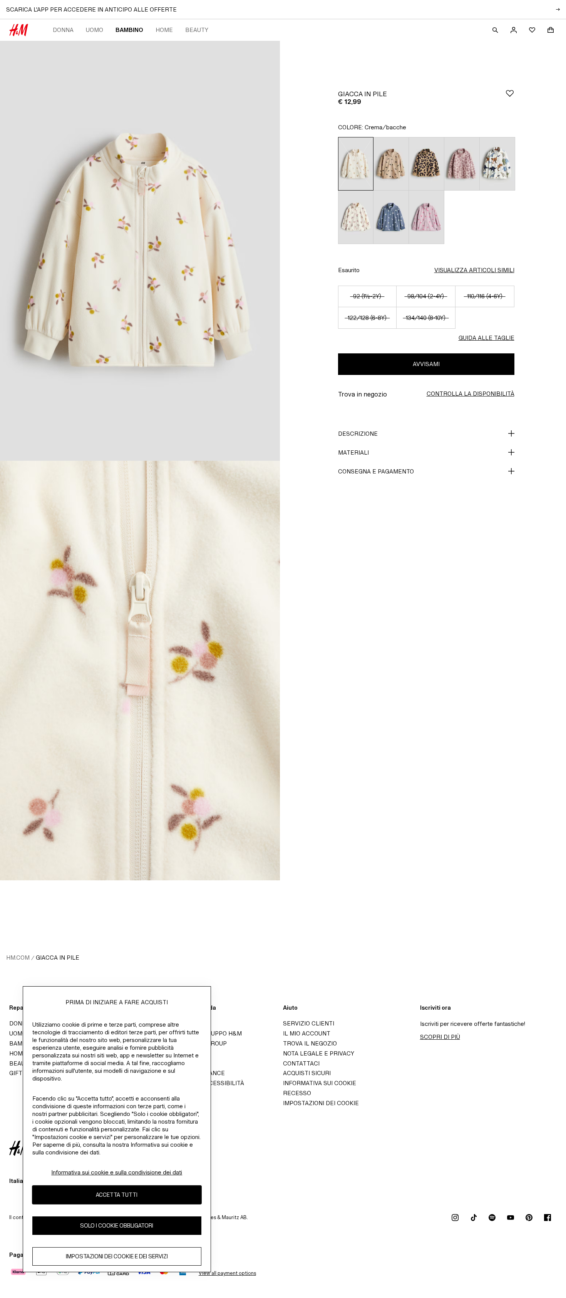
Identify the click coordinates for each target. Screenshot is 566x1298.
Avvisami (426, 364)
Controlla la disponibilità (470, 393)
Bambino (129, 30)
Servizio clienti (308, 1023)
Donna (63, 30)
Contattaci (301, 1063)
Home (164, 30)
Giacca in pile (57, 957)
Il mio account (306, 1033)
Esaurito (349, 270)
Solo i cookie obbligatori (116, 1225)
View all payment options (227, 1273)
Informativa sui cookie (319, 1083)
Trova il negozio (310, 1043)
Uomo (94, 30)
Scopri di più (440, 1037)
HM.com (18, 957)
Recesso (297, 1093)
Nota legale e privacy (318, 1053)
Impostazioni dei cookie (321, 1103)
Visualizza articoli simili (474, 270)
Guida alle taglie (486, 338)
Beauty (196, 30)
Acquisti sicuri (307, 1073)
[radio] (355, 163)
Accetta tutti (116, 1194)
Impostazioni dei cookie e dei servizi (117, 1256)
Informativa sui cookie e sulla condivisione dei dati (116, 1172)
